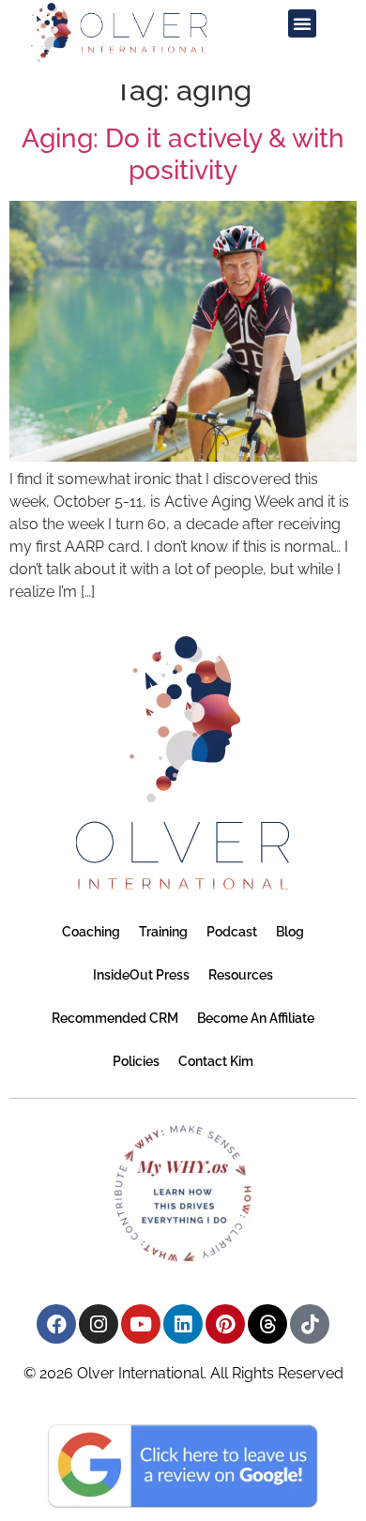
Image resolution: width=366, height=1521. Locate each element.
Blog (290, 931)
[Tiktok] (309, 1324)
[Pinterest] (225, 1324)
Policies (136, 1061)
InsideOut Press (141, 974)
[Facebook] (56, 1324)
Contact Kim (215, 1061)
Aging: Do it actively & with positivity (183, 154)
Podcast (231, 931)
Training (163, 931)
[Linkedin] (183, 1324)
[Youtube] (140, 1324)
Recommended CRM (115, 1018)
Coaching (91, 931)
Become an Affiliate (255, 1018)
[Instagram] (98, 1324)
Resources (240, 974)
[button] (302, 23)
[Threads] (267, 1324)
